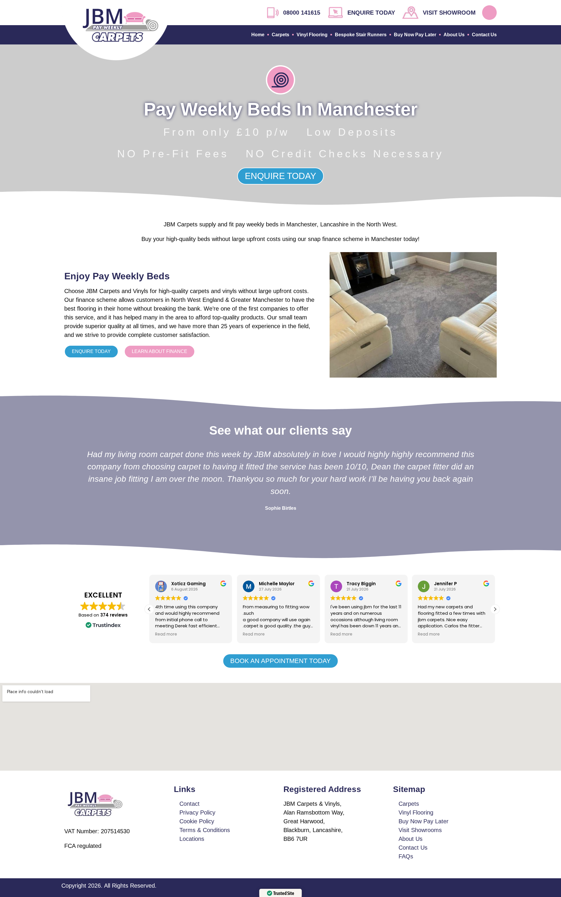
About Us (454, 34)
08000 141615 (301, 12)
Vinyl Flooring (312, 34)
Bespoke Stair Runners (361, 34)
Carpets (280, 34)
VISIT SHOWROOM (449, 12)
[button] (66, 480)
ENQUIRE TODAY (371, 12)
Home (257, 34)
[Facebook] (489, 12)
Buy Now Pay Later (415, 34)
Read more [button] (166, 634)
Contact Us (484, 34)
